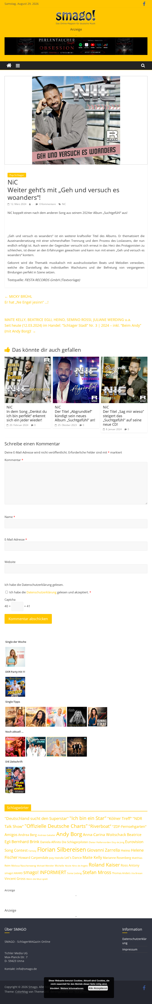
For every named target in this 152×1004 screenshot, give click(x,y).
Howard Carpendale (33, 857)
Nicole (68, 865)
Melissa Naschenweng (23, 865)
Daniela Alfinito (50, 842)
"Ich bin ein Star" (87, 818)
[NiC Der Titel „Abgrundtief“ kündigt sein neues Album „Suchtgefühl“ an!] (76, 359)
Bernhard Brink (25, 841)
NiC (64, 204)
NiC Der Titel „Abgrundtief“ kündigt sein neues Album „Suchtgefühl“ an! (75, 413)
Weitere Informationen (72, 988)
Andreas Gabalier (46, 835)
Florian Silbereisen (61, 849)
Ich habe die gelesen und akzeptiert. (50, 592)
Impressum (129, 949)
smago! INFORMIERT (44, 872)
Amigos (11, 834)
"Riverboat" (99, 826)
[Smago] (9, 65)
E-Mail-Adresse (16, 539)
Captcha (10, 599)
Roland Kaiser (104, 864)
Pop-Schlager (17, 175)
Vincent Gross (15, 878)
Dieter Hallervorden (100, 842)
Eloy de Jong (118, 842)
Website (10, 562)
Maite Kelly (92, 857)
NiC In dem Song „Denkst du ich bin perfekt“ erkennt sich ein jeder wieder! (27, 413)
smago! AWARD (14, 873)
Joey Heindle (56, 858)
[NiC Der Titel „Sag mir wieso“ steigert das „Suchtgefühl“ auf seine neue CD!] (124, 359)
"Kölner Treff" (119, 818)
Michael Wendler (45, 865)
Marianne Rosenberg (117, 858)
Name (10, 517)
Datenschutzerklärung (42, 592)
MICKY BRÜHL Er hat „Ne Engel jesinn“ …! (26, 299)
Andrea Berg (27, 835)
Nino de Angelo (80, 865)
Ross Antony (130, 865)
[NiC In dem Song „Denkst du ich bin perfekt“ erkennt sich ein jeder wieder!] (28, 359)
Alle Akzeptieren (98, 988)
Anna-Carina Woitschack (104, 834)
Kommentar (14, 460)
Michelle (59, 865)
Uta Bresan (136, 873)
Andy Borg (69, 834)
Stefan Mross (97, 872)
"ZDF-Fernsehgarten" (129, 826)
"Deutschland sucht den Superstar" (37, 818)
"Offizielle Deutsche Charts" (56, 826)
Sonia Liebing (74, 873)
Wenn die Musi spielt (37, 879)
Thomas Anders (121, 873)
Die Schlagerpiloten (75, 842)
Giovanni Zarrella (103, 850)
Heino (125, 850)
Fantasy (32, 850)
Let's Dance (73, 857)
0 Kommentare (47, 204)
